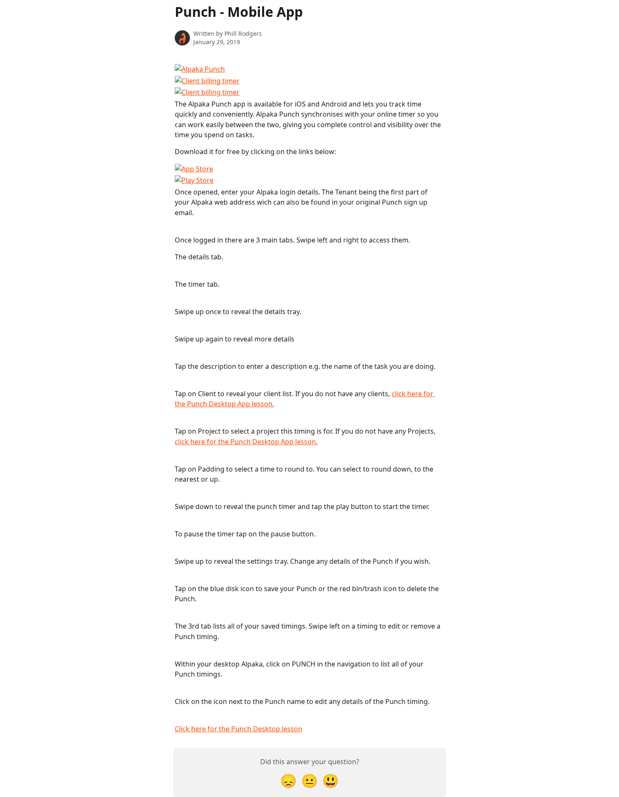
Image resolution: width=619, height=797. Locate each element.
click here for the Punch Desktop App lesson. (246, 441)
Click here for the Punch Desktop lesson (238, 728)
